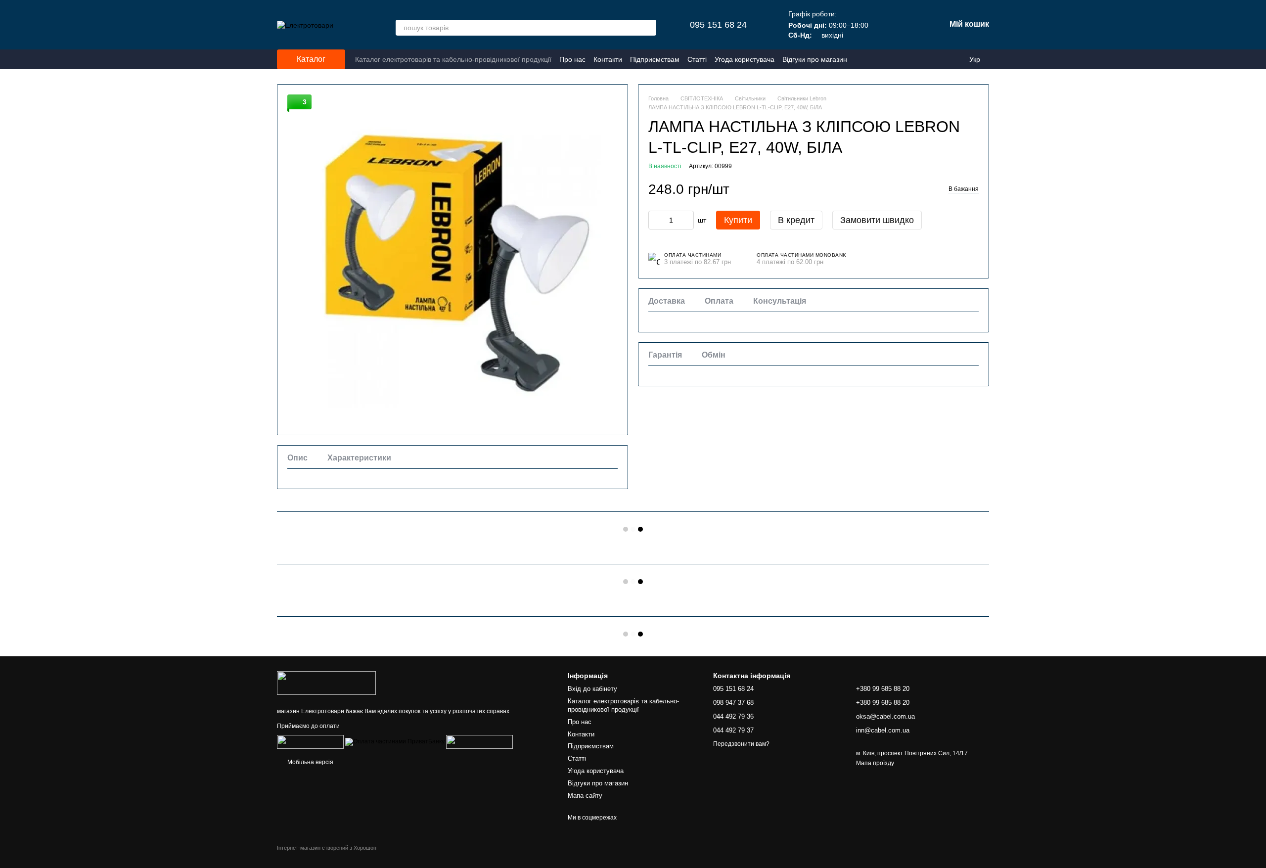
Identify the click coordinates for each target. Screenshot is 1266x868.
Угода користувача (744, 59)
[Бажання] (886, 25)
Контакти (607, 59)
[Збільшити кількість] (686, 220)
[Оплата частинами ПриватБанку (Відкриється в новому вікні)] (395, 741)
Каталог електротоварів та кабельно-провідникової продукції (453, 59)
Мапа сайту (585, 795)
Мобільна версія (309, 762)
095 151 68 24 (718, 24)
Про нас (572, 59)
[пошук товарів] (648, 28)
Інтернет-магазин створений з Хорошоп (326, 848)
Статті (697, 59)
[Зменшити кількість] (656, 220)
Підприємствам (654, 59)
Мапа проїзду (875, 763)
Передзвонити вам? (741, 743)
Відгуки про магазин (814, 59)
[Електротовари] (326, 682)
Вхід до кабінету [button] (592, 688)
